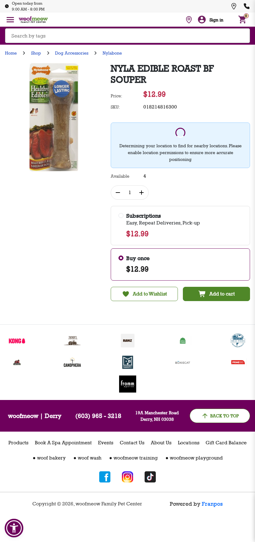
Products (18, 443)
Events (105, 443)
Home (11, 53)
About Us (161, 443)
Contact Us (132, 443)
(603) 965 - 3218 (98, 415)
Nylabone (112, 53)
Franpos (212, 504)
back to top (224, 415)
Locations (188, 443)
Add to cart (222, 294)
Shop (36, 53)
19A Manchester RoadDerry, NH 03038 (157, 416)
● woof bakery (49, 458)
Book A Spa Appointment (63, 443)
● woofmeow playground (194, 458)
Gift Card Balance (226, 443)
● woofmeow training (133, 458)
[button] (14, 528)
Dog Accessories (71, 53)
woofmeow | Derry (34, 415)
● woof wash (87, 458)
